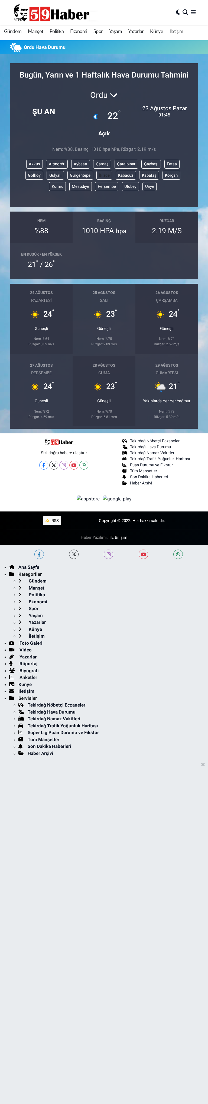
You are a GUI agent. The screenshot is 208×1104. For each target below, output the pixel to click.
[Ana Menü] (193, 12)
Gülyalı (55, 175)
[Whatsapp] (83, 465)
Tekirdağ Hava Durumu (150, 446)
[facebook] (39, 554)
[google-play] (117, 498)
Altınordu (57, 164)
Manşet (35, 31)
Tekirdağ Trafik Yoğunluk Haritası (160, 458)
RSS (54, 520)
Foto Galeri (30, 643)
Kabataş (149, 175)
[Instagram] (63, 465)
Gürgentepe (80, 175)
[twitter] (74, 554)
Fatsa (172, 164)
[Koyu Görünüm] (178, 12)
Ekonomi (78, 31)
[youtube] (143, 554)
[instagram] (108, 554)
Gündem (12, 31)
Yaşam (115, 31)
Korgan (171, 175)
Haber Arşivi (141, 483)
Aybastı (80, 164)
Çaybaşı (151, 164)
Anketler (27, 677)
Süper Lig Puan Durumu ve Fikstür (63, 732)
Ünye (149, 186)
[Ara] (185, 12)
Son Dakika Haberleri (149, 476)
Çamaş (102, 164)
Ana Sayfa (28, 567)
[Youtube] (73, 465)
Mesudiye (80, 186)
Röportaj (27, 663)
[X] (53, 465)
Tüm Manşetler (143, 471)
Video (25, 650)
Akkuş (34, 164)
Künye (156, 31)
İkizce (104, 175)
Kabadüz (125, 175)
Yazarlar (136, 31)
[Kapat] (204, 764)
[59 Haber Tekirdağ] (64, 12)
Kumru (57, 186)
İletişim (176, 31)
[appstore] (89, 498)
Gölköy (34, 175)
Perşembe (107, 186)
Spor (98, 31)
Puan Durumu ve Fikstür (151, 465)
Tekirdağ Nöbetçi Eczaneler (155, 441)
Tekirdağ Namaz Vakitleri (153, 452)
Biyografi (28, 670)
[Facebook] (43, 465)
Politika (57, 31)
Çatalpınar (126, 164)
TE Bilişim (118, 537)
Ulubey (130, 186)
